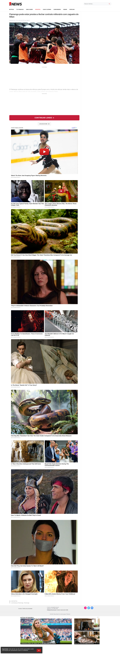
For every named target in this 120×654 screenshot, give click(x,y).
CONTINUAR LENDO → (44, 118)
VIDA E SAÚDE (29, 9)
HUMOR (65, 9)
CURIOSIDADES (57, 9)
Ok (39, 650)
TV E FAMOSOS (20, 9)
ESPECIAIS (72, 9)
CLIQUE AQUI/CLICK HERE (62, 610)
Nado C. (28, 20)
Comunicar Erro (43, 123)
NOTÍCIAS (11, 9)
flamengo (26, 603)
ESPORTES (37, 9)
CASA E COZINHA (47, 9)
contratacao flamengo (17, 603)
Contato (20, 608)
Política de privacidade (27, 608)
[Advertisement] (44, 77)
